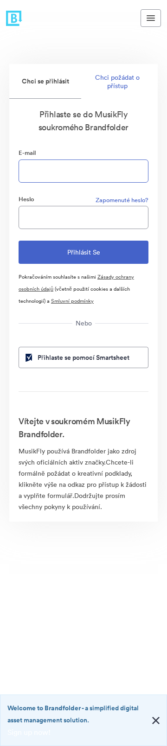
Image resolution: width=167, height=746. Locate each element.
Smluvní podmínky (72, 301)
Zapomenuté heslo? (122, 200)
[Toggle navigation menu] (151, 18)
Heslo (26, 199)
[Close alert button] (156, 720)
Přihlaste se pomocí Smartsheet (83, 357)
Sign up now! (29, 732)
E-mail (27, 153)
